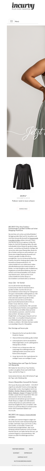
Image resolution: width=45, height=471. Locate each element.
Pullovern (16, 393)
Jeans (29, 393)
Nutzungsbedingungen (22, 461)
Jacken (34, 391)
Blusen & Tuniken (26, 391)
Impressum (28, 453)
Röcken (17, 391)
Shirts (10, 393)
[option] (23, 187)
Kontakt (16, 453)
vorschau (23, 209)
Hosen (22, 393)
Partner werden (18, 449)
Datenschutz (22, 457)
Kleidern (11, 391)
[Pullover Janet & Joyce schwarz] (23, 178)
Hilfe (31, 449)
